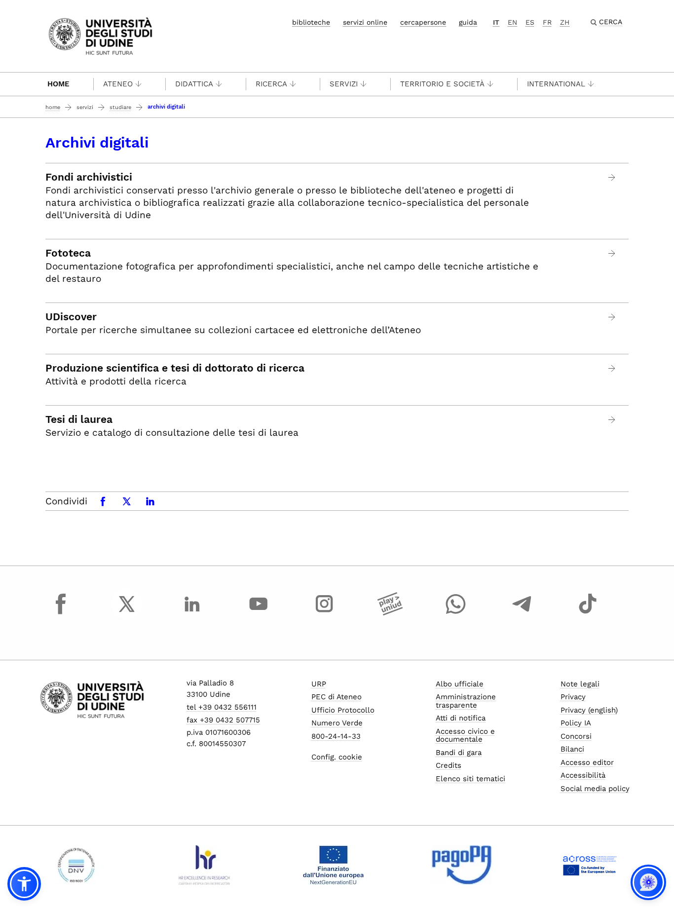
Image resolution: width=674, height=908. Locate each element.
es (529, 22)
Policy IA (576, 723)
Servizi (344, 83)
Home (58, 83)
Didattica (194, 83)
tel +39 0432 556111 (222, 707)
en (512, 22)
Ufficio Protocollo (342, 710)
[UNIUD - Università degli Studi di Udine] (100, 35)
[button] (24, 884)
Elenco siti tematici (470, 778)
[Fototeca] (612, 253)
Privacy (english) (589, 710)
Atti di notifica (461, 718)
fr (547, 22)
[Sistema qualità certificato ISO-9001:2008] (76, 865)
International (556, 83)
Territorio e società (442, 83)
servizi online (365, 22)
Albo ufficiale (460, 684)
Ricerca (271, 83)
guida (468, 22)
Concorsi (576, 736)
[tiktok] (587, 613)
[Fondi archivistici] (612, 177)
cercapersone (423, 22)
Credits (448, 765)
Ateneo (118, 83)
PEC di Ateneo (336, 696)
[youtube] (258, 613)
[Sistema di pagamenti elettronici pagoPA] (461, 865)
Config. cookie (336, 757)
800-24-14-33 (336, 736)
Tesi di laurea (78, 419)
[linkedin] (192, 613)
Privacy (573, 696)
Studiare (120, 107)
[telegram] (522, 613)
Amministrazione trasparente (466, 701)
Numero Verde (337, 723)
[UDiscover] (612, 317)
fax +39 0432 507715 (223, 720)
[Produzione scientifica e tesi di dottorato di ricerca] (612, 368)
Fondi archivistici (88, 177)
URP (318, 684)
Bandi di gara (459, 752)
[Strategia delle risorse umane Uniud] (204, 865)
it (496, 22)
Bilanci (572, 749)
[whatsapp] (456, 613)
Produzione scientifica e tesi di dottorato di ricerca (174, 368)
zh (564, 22)
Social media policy (595, 788)
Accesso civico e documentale (465, 735)
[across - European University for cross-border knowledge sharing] (590, 865)
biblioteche (311, 22)
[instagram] (324, 613)
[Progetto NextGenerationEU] (333, 865)
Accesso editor (587, 762)
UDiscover (71, 317)
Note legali (580, 684)
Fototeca (68, 253)
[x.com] (127, 613)
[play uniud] (390, 613)
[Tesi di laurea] (612, 420)
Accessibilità (583, 775)
